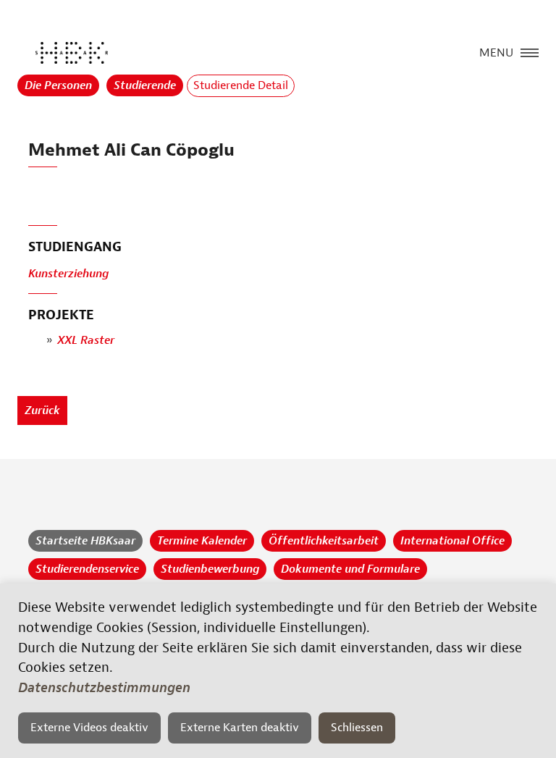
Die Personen (58, 85)
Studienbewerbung (210, 569)
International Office (452, 541)
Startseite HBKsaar (85, 541)
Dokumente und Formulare (350, 569)
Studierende (145, 85)
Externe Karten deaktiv (239, 727)
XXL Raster (85, 340)
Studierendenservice (87, 569)
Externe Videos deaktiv (89, 727)
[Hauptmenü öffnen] (530, 51)
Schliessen (357, 727)
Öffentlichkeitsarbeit (324, 541)
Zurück (42, 410)
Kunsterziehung (68, 273)
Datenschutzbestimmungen (104, 687)
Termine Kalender (202, 541)
